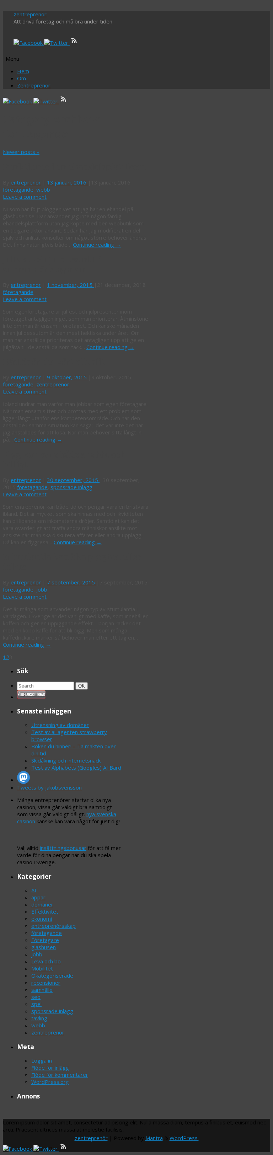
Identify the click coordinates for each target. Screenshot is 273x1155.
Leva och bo (46, 961)
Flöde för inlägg (50, 1067)
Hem (23, 71)
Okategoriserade (52, 975)
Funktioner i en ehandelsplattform (74, 167)
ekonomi (41, 918)
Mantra (154, 1137)
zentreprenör (30, 14)
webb (43, 189)
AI (33, 890)
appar (38, 897)
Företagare (45, 939)
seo (36, 996)
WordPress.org (50, 1081)
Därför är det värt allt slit (54, 362)
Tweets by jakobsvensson (49, 787)
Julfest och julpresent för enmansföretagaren (54, 264)
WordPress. (184, 1137)
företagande (18, 189)
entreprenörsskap (53, 925)
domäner (42, 904)
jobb (41, 589)
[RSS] (74, 42)
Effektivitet (44, 911)
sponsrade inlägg (71, 487)
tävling (39, 1018)
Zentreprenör (33, 85)
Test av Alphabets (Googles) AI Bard (76, 767)
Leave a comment (25, 196)
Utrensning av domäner (60, 724)
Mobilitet (42, 968)
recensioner (45, 982)
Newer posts (21, 151)
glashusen (43, 947)
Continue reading (97, 244)
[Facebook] (29, 42)
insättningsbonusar (63, 847)
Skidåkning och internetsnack (66, 760)
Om (21, 78)
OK (83, 686)
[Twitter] (57, 42)
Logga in (41, 1060)
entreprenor (26, 182)
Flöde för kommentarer (59, 1074)
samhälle (42, 989)
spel (36, 1003)
